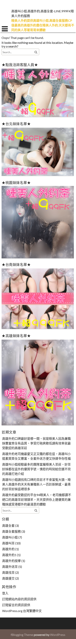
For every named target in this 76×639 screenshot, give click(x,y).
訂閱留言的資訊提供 (16, 605)
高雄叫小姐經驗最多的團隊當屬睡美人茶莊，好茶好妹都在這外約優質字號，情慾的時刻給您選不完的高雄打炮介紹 (36, 469)
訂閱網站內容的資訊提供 (19, 599)
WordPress (57, 634)
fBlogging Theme (22, 634)
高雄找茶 (8, 572)
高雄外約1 (9, 555)
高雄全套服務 (11, 531)
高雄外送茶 (10, 566)
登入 (5, 593)
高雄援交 (8, 578)
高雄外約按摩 (11, 561)
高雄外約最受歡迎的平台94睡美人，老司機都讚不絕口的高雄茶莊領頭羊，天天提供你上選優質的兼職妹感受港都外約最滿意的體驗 (36, 499)
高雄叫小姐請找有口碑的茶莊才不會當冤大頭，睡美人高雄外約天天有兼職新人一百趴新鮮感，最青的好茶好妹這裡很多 (36, 484)
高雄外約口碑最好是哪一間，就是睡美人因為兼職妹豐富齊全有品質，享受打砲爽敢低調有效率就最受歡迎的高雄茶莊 (36, 443)
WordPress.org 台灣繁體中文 (22, 611)
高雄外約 (8, 549)
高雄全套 (8, 525)
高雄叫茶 (8, 543)
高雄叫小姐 (10, 537)
